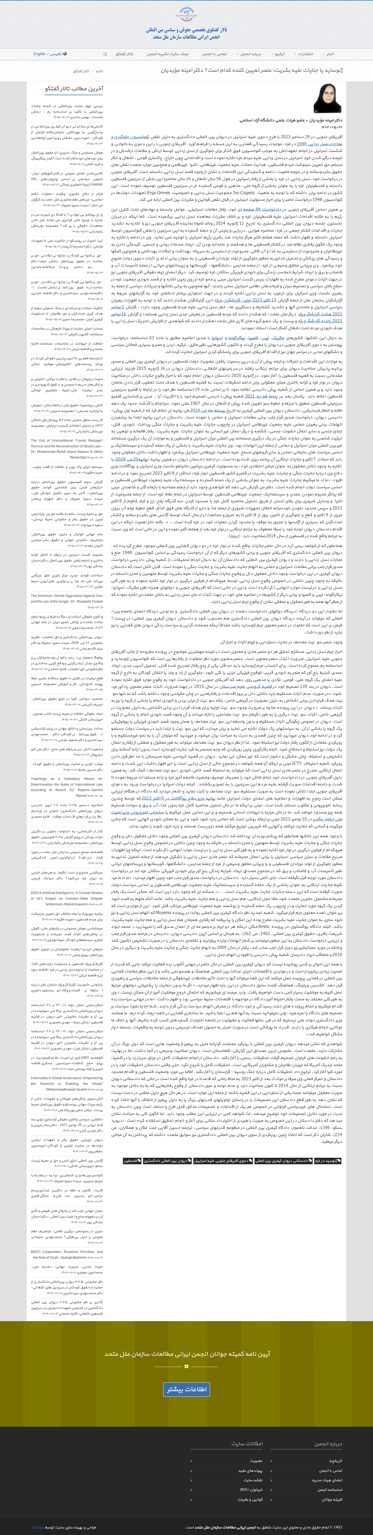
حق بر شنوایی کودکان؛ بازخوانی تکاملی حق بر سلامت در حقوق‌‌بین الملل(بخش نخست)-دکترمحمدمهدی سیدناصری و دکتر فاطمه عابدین (67, 290)
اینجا (234, 536)
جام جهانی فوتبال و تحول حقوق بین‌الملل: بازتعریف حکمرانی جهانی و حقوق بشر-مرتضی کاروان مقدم (67, 540)
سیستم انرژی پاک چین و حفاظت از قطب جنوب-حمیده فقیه (67, 469)
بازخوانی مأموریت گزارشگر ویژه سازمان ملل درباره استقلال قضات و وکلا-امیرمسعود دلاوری (67, 990)
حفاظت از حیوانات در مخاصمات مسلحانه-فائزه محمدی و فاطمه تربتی (67, 346)
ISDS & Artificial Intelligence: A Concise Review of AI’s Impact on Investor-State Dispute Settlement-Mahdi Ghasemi (67, 898)
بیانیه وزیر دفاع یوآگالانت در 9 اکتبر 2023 (178, 798)
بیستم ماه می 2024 (207, 410)
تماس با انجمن (214, 54)
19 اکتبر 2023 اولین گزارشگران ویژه (245, 300)
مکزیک (278, 338)
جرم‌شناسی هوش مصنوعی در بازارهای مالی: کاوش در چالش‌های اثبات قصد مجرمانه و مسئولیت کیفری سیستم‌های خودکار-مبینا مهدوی (67, 934)
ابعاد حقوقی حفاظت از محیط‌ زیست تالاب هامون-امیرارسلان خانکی (67, 716)
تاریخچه (335, 1461)
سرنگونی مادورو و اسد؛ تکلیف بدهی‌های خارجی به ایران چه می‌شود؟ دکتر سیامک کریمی (67, 878)
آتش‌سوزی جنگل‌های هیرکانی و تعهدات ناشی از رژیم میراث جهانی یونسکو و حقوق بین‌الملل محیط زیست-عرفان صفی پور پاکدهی (67, 1104)
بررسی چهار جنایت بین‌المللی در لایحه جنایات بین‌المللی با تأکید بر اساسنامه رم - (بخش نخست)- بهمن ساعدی (67, 111)
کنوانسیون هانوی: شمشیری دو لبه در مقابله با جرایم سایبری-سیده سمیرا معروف (67, 1178)
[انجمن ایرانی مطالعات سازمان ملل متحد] (186, 23)
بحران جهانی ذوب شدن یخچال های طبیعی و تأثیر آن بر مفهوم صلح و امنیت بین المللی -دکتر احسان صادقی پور (67, 1216)
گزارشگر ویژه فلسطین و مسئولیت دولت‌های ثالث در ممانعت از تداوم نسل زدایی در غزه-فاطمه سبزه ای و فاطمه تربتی (67, 969)
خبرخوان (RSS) (250, 1490)
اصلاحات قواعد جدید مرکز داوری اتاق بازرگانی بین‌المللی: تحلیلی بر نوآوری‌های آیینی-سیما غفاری (67, 581)
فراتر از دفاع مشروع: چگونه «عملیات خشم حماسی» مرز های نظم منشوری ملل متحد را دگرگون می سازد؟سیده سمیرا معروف (67, 199)
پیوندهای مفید (250, 1471)
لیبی (265, 338)
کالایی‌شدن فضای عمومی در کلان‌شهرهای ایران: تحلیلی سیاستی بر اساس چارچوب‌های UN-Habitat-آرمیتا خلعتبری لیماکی (67, 179)
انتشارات (305, 54)
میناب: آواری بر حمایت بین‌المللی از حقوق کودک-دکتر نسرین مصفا (67, 767)
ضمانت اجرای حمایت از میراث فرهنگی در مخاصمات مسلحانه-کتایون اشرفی (67, 331)
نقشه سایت (252, 1480)
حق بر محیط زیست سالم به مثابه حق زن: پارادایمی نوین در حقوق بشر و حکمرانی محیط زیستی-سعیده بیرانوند (67, 519)
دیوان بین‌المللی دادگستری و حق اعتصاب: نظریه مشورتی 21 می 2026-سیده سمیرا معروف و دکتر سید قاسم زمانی (67, 643)
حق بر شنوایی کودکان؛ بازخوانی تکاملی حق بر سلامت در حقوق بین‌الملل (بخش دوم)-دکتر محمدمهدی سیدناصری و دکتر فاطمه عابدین (67, 264)
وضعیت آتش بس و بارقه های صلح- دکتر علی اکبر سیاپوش (67, 752)
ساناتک (37, 1527)
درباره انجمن (250, 54)
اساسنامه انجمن (329, 1490)
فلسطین (130, 1161)
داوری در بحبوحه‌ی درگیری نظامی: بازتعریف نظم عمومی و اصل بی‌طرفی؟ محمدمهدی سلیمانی (67, 1237)
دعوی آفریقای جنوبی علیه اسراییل (221, 1161)
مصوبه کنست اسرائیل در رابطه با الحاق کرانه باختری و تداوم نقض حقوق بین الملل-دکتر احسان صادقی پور (67, 560)
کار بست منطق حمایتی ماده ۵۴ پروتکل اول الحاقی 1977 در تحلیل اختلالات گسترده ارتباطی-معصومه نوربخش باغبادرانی (67, 425)
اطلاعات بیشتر (186, 1389)
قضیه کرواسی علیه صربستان (245, 686)
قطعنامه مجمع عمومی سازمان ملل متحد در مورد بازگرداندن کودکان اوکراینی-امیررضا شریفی (67, 857)
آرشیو (279, 54)
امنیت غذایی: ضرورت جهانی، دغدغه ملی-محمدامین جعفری (67, 1269)
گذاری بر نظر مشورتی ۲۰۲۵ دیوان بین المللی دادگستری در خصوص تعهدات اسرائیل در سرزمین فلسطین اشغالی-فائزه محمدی (67, 1308)
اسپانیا (217, 338)
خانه (99, 71)
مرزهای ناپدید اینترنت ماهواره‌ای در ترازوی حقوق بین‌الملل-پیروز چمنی (67, 952)
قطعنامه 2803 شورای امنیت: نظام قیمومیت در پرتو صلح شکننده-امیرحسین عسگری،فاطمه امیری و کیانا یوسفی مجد (67, 1063)
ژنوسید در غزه (326, 1161)
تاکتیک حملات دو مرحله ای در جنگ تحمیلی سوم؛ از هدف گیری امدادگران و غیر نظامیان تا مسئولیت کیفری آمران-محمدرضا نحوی (67, 314)
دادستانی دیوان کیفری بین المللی (282, 1161)
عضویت (256, 1461)
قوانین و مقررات (249, 1500)
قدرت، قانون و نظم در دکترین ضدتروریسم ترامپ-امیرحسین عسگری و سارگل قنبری (67, 1196)
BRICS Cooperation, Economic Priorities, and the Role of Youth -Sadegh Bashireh (67, 1255)
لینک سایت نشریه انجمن (167, 54)
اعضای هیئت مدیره (327, 1480)
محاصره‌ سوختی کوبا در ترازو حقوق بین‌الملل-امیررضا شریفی (67, 701)
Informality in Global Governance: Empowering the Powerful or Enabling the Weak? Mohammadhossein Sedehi (67, 1084)
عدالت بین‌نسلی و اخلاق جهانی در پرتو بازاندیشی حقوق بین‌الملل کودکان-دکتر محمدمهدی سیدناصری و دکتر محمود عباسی (67, 734)
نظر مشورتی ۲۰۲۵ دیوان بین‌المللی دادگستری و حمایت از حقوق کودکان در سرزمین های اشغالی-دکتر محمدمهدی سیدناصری (67, 1287)
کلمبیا (253, 338)
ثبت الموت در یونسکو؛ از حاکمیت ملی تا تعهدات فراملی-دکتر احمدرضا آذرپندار (67, 243)
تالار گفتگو (124, 54)
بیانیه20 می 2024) (131, 459)
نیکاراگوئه (236, 338)
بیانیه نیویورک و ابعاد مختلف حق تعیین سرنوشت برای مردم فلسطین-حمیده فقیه (67, 916)
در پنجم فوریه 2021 (264, 396)
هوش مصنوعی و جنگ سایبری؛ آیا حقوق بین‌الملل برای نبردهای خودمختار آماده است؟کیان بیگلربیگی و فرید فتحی (67, 158)
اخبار (330, 54)
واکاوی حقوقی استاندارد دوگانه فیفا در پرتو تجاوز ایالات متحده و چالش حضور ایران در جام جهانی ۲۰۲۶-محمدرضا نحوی (67, 622)
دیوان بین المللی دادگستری (166, 1161)
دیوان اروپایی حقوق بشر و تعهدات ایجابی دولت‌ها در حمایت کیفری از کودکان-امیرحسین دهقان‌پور (67, 1145)
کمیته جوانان (332, 1500)
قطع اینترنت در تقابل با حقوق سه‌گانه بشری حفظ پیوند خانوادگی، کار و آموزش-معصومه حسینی (67, 684)
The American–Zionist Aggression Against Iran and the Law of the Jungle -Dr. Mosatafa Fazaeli (67, 601)
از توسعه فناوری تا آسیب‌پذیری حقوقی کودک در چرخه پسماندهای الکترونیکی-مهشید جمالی (67, 364)
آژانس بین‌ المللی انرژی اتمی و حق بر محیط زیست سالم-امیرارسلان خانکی (67, 1163)
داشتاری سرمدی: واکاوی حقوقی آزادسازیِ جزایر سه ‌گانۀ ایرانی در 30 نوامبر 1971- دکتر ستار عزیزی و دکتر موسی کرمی (67, 1125)
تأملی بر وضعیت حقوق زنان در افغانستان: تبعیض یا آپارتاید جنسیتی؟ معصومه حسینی (67, 408)
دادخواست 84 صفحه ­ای (259, 209)
